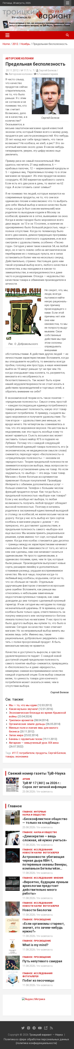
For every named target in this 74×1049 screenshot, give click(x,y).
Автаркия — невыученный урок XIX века (34, 742)
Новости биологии (36, 910)
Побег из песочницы (38, 980)
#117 (15, 753)
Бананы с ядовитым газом (25, 739)
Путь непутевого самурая (42, 961)
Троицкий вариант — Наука (46, 1034)
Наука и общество (34, 815)
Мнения (58, 878)
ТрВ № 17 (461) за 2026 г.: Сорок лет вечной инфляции (44, 785)
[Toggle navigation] (7, 35)
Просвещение (42, 919)
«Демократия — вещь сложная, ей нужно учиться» (44, 838)
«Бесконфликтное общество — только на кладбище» (44, 821)
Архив (26, 779)
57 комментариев (47, 74)
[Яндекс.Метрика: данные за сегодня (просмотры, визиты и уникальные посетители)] (33, 999)
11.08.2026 (28, 844)
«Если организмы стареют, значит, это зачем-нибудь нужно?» (43, 927)
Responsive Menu (67, 3)
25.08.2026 (28, 791)
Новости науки (32, 852)
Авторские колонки (19, 58)
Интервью (40, 812)
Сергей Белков (57, 753)
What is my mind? (35, 945)
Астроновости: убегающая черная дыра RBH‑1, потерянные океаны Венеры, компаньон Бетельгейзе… (44, 862)
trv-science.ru (45, 791)
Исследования (43, 849)
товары (9, 756)
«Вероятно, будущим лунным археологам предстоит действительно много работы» (45, 887)
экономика (21, 756)
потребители (26, 753)
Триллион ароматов (21, 720)
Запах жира (16, 735)
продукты (41, 753)
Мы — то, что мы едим (23, 705)
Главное (27, 812)
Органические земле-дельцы (27, 724)
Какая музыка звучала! (23, 709)
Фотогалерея (51, 852)
